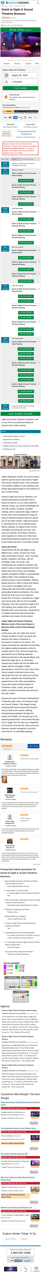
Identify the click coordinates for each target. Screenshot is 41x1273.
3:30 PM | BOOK (26, 219)
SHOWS (11, 6)
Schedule (6, 63)
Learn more (26, 107)
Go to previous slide (4, 44)
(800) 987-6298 (18, 25)
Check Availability (20, 88)
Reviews (17, 63)
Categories (24, 1239)
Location (28, 63)
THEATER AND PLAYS (19, 6)
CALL (25, 1271)
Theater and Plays (10, 1239)
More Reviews (37, 864)
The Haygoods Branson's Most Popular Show (18, 1128)
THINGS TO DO (4, 6)
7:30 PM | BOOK (26, 180)
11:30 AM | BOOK (25, 348)
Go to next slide (37, 44)
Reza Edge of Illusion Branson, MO (14, 1154)
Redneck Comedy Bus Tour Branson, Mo (16, 1207)
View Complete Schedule (20, 414)
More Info (34, 1123)
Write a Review (33, 746)
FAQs (37, 63)
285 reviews (13, 18)
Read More (21, 1115)
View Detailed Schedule (33, 1013)
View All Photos (34, 471)
